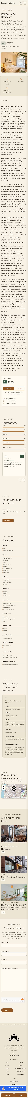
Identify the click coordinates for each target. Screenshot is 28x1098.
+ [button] (3, 786)
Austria (7, 1062)
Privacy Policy (14, 1081)
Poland (7, 1074)
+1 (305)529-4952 (14, 1055)
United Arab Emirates (20, 1068)
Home (3, 1025)
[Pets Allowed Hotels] (14, 1037)
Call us (19, 388)
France (7, 1068)
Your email (5, 951)
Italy (7, 1071)
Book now (8, 388)
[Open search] (21, 3)
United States (20, 1074)
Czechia (7, 1065)
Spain (20, 1065)
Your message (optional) (9, 968)
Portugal (21, 1062)
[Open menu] (25, 3)
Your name (4, 942)
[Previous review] (19, 480)
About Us (14, 1084)
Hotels (8, 1025)
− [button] (3, 789)
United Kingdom (21, 1071)
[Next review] (24, 480)
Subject (4, 959)
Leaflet (12, 797)
